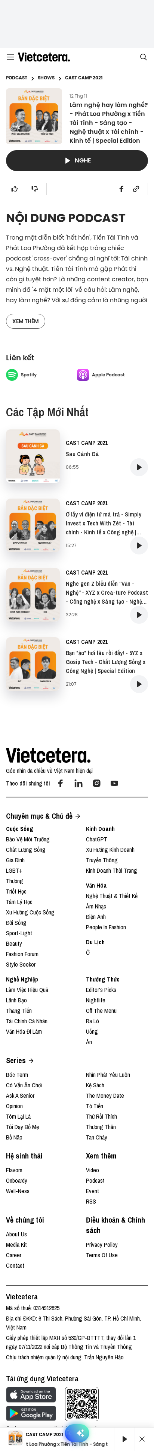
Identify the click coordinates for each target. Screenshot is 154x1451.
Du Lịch (95, 942)
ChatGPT (96, 839)
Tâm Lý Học (19, 902)
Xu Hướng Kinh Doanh (110, 849)
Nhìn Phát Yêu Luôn (108, 1075)
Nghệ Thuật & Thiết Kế (112, 896)
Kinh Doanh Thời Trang (111, 870)
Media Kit (16, 1244)
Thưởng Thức (103, 979)
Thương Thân (101, 1127)
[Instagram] (96, 783)
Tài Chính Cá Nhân (26, 1021)
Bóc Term (17, 1075)
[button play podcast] (139, 467)
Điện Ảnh (96, 917)
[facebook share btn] (121, 189)
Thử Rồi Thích (101, 1116)
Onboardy (16, 1180)
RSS (91, 1201)
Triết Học (16, 891)
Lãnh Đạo (16, 1000)
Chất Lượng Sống (26, 849)
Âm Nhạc (96, 906)
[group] (121, 1439)
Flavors (14, 1170)
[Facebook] (60, 783)
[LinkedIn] (78, 783)
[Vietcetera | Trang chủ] (44, 57)
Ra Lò (92, 1021)
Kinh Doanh (100, 829)
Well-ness (18, 1191)
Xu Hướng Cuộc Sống (30, 912)
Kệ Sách (95, 1085)
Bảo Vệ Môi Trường (28, 839)
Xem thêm (25, 321)
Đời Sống (16, 923)
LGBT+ (14, 870)
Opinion (14, 1106)
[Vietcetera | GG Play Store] (31, 1413)
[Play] (124, 1439)
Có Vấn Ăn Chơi (24, 1085)
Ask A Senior (20, 1095)
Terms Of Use (102, 1255)
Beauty (14, 943)
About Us (16, 1234)
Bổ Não (14, 1137)
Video (92, 1170)
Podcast (95, 1180)
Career (13, 1255)
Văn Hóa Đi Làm (24, 1031)
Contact (15, 1265)
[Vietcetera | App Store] (31, 1395)
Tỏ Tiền (94, 1106)
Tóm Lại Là (18, 1116)
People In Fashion (106, 927)
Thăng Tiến (19, 1010)
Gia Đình (15, 860)
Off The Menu (101, 1010)
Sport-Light (19, 933)
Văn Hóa (96, 885)
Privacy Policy (102, 1244)
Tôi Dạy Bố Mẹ (22, 1127)
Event (92, 1191)
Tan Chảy (96, 1137)
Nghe (83, 160)
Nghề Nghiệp (22, 979)
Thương (14, 881)
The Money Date (105, 1095)
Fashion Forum (22, 954)
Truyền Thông (102, 860)
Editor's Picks (101, 990)
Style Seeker (21, 964)
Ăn (89, 1042)
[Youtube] (114, 783)
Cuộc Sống (19, 829)
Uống (92, 1031)
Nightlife (95, 1000)
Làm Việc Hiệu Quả (27, 990)
